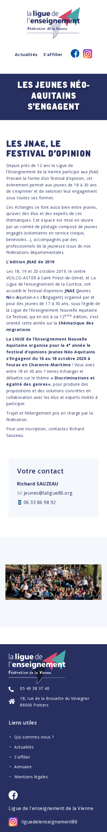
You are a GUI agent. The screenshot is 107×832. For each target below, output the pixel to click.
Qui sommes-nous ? (34, 737)
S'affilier (52, 54)
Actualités (26, 54)
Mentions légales (31, 776)
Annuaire (23, 766)
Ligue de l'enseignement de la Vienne (51, 808)
